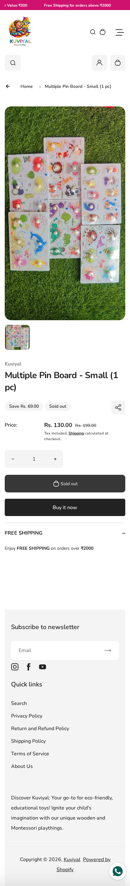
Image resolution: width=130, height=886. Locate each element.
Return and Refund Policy (40, 728)
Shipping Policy (28, 741)
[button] (17, 337)
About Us (22, 766)
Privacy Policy (26, 716)
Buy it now (65, 507)
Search (19, 703)
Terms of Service (30, 753)
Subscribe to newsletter (45, 627)
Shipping (76, 433)
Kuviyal (72, 859)
